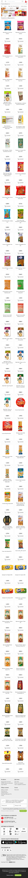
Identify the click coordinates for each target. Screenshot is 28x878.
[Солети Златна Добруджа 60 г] (20, 167)
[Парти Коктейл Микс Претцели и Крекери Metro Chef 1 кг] (7, 167)
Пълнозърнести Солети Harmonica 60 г (7, 292)
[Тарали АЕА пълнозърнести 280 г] (20, 756)
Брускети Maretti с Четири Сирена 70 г (7, 669)
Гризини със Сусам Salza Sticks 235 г (7, 457)
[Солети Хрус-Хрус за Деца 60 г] (7, 214)
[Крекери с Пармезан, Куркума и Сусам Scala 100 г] (20, 520)
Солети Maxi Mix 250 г (6, 433)
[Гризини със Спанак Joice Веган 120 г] (20, 143)
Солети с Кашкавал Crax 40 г (7, 245)
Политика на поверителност (4, 792)
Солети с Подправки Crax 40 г (20, 245)
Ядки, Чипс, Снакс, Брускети (13, 6)
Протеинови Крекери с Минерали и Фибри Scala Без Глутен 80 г (7, 527)
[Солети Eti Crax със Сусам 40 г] (7, 261)
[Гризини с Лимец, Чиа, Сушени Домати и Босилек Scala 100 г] (20, 496)
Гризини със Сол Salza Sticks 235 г (20, 434)
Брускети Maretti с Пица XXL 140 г (7, 693)
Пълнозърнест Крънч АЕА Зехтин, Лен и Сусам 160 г (20, 740)
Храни (5, 6)
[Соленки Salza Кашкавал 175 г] (20, 473)
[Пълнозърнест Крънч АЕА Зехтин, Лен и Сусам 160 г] (20, 732)
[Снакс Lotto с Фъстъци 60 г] (20, 544)
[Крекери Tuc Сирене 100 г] (20, 567)
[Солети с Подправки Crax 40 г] (20, 237)
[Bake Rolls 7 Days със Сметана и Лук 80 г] (7, 402)
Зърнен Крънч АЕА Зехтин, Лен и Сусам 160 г (7, 740)
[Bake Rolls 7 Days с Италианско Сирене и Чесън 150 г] (7, 96)
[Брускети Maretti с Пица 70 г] (20, 614)
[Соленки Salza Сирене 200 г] (7, 496)
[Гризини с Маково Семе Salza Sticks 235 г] (20, 449)
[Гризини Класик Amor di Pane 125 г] (20, 72)
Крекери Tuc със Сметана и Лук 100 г (20, 598)
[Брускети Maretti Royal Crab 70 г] (7, 638)
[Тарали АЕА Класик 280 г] (7, 756)
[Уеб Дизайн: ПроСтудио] (11, 862)
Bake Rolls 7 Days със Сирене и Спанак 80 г (20, 386)
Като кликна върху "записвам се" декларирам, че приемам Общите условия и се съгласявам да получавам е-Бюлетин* (14, 809)
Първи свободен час (5, 3)
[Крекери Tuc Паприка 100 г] (7, 591)
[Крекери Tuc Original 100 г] (7, 567)
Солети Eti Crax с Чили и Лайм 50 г (20, 269)
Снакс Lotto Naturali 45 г (7, 551)
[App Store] (7, 842)
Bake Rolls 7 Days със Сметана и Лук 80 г (7, 410)
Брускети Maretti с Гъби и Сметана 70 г (7, 622)
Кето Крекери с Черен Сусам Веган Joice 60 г (20, 127)
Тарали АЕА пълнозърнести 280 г (20, 763)
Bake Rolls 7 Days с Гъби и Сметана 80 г (20, 339)
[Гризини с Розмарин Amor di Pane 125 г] (20, 49)
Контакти (17, 789)
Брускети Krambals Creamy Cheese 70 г (7, 716)
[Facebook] (2, 850)
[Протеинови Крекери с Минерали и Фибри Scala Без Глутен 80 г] (7, 520)
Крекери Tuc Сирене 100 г (20, 574)
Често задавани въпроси (20, 784)
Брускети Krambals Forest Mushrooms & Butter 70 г (20, 716)
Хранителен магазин (6, 781)
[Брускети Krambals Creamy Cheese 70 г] (7, 709)
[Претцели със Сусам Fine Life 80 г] (20, 25)
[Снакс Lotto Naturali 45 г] (7, 544)
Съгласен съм (18, 875)
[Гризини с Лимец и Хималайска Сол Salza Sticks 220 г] (7, 473)
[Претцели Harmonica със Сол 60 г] (7, 49)
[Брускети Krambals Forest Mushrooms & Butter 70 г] (20, 709)
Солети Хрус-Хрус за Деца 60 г (7, 221)
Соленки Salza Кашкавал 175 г (20, 481)
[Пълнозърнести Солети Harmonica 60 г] (7, 285)
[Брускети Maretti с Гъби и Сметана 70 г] (7, 614)
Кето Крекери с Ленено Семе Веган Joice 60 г (7, 151)
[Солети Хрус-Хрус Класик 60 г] (7, 190)
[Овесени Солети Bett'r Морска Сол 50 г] (20, 308)
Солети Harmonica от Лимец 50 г (20, 292)
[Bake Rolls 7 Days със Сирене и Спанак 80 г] (20, 379)
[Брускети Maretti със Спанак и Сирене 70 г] (20, 661)
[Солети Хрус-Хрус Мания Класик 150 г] (20, 190)
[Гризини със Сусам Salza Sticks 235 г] (7, 449)
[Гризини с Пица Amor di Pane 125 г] (7, 72)
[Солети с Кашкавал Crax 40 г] (7, 237)
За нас (16, 787)
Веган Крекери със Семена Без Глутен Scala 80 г (20, 104)
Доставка (17, 779)
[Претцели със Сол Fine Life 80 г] (7, 25)
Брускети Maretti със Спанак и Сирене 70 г (20, 669)
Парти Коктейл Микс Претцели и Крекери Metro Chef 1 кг (7, 174)
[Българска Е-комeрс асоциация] (3, 857)
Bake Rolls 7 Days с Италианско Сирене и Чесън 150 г (7, 103)
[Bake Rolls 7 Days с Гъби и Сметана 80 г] (20, 332)
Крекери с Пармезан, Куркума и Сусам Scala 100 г (20, 527)
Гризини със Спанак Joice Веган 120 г (21, 151)
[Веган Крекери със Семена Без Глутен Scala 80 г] (20, 96)
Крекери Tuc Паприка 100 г (7, 598)
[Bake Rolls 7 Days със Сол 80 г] (20, 355)
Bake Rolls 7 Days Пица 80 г (7, 386)
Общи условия (5, 787)
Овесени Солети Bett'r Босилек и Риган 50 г (7, 316)
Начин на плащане (19, 783)
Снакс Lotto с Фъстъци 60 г (20, 551)
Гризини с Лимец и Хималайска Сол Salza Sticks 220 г (7, 480)
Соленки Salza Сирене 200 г (7, 504)
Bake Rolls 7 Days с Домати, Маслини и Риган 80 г (7, 363)
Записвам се (23, 810)
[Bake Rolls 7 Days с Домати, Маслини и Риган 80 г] (7, 355)
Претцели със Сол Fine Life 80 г (7, 33)
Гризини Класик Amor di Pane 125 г (20, 80)
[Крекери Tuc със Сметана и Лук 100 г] (20, 591)
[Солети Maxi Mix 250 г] (7, 426)
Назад (6, 1)
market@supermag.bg (9, 821)
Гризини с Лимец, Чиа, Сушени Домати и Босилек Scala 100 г (20, 504)
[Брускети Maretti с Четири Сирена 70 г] (7, 661)
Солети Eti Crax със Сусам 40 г (7, 269)
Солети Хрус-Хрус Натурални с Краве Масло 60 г (20, 221)
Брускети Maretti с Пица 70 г (20, 622)
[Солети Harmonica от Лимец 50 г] (20, 285)
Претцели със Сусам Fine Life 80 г (21, 33)
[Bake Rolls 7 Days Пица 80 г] (7, 379)
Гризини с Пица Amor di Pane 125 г (7, 80)
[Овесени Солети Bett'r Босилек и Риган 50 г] (7, 308)
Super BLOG (4, 784)
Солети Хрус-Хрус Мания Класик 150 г (20, 198)
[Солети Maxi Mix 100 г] (20, 402)
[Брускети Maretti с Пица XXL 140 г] (7, 685)
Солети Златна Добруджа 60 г (20, 174)
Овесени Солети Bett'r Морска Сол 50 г (20, 316)
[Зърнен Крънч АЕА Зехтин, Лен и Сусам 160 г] (7, 732)
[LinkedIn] (11, 850)
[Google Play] (20, 842)
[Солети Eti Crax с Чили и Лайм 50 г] (20, 261)
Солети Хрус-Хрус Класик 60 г (7, 198)
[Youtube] (8, 850)
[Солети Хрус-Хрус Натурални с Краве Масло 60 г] (20, 214)
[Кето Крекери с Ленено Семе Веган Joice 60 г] (7, 143)
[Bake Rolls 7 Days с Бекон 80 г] (7, 332)
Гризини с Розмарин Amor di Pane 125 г (20, 57)
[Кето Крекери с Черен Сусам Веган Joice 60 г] (20, 120)
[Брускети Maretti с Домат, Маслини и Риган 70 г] (20, 638)
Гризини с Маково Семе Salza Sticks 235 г (20, 457)
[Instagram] (5, 850)
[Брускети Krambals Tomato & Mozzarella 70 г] (20, 685)
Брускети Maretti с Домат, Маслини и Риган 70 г (20, 645)
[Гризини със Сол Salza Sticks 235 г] (20, 426)
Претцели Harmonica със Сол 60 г (7, 57)
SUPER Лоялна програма (7, 783)
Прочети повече (10, 875)
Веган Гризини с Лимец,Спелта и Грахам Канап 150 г (7, 127)
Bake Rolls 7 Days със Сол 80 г (21, 363)
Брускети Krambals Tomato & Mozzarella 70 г (20, 693)
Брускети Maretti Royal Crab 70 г (7, 645)
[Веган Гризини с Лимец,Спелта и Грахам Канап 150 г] (7, 120)
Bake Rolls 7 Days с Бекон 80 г (7, 339)
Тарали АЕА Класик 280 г (7, 763)
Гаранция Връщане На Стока (6, 795)
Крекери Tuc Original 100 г (7, 574)
